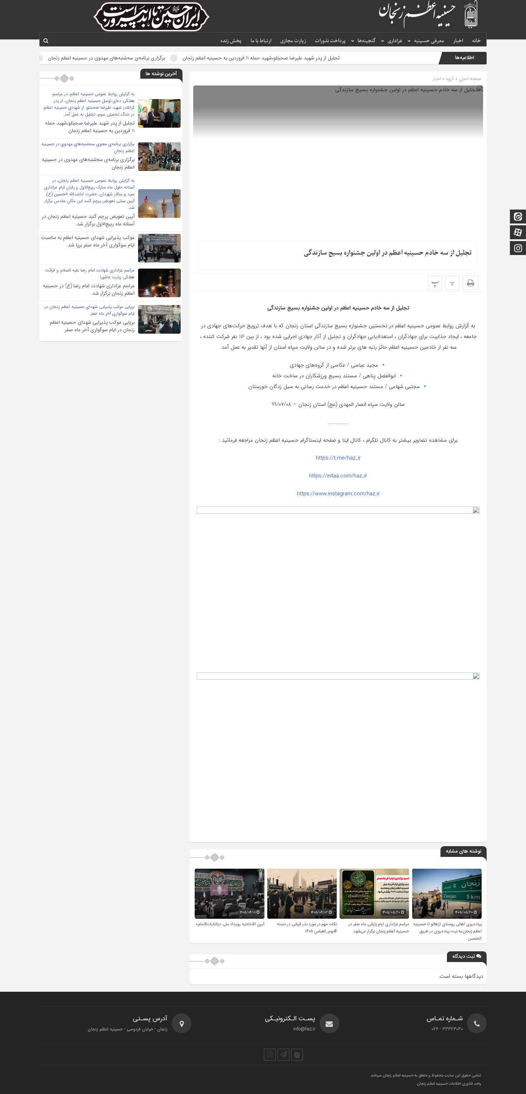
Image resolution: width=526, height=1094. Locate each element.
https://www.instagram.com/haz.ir (338, 494)
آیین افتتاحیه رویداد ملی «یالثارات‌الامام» (230, 924)
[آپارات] (518, 233)
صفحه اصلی (469, 79)
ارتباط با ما (260, 41)
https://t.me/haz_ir (338, 458)
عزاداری (395, 41)
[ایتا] (518, 217)
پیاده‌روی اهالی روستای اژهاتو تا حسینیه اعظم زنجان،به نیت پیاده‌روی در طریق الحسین (447, 931)
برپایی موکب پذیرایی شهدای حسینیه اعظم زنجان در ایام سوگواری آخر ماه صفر (92, 326)
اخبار (458, 41)
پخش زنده (231, 41)
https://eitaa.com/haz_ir (338, 476)
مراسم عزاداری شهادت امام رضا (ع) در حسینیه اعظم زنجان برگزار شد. (89, 289)
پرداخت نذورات (330, 41)
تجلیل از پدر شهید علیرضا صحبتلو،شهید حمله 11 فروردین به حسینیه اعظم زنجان (297, 58)
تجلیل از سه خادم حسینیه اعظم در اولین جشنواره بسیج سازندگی (388, 253)
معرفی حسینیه (429, 41)
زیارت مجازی (293, 41)
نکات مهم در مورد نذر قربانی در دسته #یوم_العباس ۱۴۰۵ (307, 928)
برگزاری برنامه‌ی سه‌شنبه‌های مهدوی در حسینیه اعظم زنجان (143, 58)
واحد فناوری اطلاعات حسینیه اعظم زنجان (449, 1084)
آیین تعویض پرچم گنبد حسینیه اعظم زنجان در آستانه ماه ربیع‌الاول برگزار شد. (88, 220)
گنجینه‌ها (366, 41)
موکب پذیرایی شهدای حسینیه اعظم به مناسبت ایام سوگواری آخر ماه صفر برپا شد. (88, 241)
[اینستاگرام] (518, 249)
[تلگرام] (283, 1055)
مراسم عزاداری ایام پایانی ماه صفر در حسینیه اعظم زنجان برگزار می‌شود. (379, 928)
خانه (476, 41)
